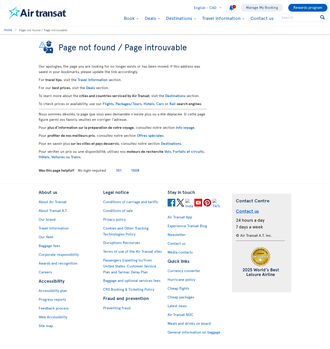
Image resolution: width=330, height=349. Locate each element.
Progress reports (52, 299)
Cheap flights (178, 288)
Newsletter (177, 234)
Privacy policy (114, 219)
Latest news (177, 305)
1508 (135, 170)
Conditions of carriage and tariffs (130, 201)
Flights (108, 103)
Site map (46, 325)
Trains (75, 156)
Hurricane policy (181, 279)
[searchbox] (302, 17)
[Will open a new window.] (171, 203)
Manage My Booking (262, 7)
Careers (45, 271)
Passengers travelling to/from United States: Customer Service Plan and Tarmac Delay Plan (129, 266)
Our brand (47, 219)
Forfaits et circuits (188, 151)
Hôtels (44, 156)
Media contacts (180, 252)
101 (118, 170)
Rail (172, 103)
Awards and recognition (58, 263)
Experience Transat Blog (187, 225)
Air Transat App (180, 217)
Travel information (221, 18)
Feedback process (54, 308)
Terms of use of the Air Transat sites (132, 251)
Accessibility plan (53, 290)
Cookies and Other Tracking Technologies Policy (125, 231)
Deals (149, 18)
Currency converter (184, 270)
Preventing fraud (116, 307)
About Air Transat (53, 201)
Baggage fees (49, 245)
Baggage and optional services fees (131, 280)
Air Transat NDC (180, 314)
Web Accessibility (53, 316)
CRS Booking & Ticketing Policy (128, 289)
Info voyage (185, 127)
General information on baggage (194, 332)
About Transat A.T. (53, 210)
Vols (167, 151)
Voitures (58, 156)
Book (128, 18)
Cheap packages (181, 297)
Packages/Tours (129, 103)
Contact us (262, 18)
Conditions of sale (118, 210)
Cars (160, 103)
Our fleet (46, 236)
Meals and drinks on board (189, 323)
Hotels (149, 103)
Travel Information (93, 79)
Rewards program (307, 7)
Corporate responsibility (59, 254)
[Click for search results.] (322, 17)
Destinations (178, 18)
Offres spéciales (150, 135)
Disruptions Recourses (121, 242)
